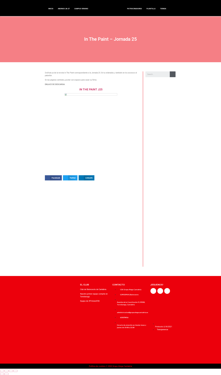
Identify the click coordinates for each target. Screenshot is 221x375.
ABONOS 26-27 (64, 8)
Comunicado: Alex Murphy (157, 118)
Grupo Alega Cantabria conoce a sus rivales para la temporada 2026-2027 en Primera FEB (160, 214)
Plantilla (151, 8)
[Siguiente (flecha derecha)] (6, 374)
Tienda (163, 8)
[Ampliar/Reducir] (15, 371)
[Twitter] (160, 291)
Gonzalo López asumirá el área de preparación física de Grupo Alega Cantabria (160, 246)
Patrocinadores (134, 8)
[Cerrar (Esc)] (2, 371)
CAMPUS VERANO (81, 8)
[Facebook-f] (153, 291)
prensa (162, 103)
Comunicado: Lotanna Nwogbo (159, 150)
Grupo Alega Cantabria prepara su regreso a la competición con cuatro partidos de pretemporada (160, 89)
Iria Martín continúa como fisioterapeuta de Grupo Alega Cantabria (159, 183)
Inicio (50, 8)
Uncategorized (152, 114)
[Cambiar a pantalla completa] (11, 371)
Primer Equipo (152, 177)
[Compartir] (6, 371)
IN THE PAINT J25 (91, 89)
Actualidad (151, 83)
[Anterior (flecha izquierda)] (2, 374)
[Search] (173, 74)
